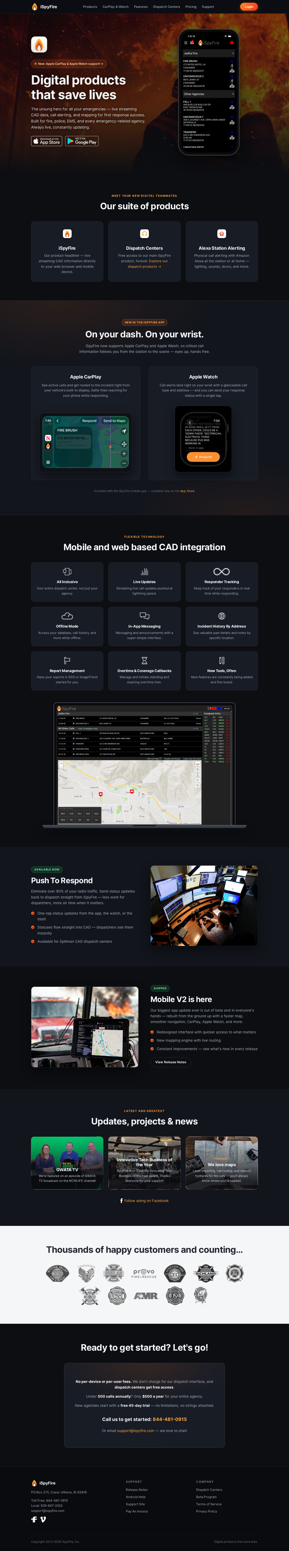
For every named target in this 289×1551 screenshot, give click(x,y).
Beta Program (206, 1497)
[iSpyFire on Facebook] (34, 1520)
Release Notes (137, 1490)
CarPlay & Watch (116, 7)
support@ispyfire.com (135, 1431)
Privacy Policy (206, 1511)
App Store (187, 491)
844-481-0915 (170, 1419)
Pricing (191, 7)
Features (141, 7)
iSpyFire (48, 6)
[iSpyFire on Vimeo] (43, 1520)
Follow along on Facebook (146, 1201)
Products (90, 7)
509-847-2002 (52, 1506)
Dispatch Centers (166, 7)
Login (249, 6)
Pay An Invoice (137, 1511)
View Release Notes (170, 1062)
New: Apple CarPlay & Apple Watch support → (70, 63)
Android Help (136, 1497)
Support (208, 7)
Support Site (135, 1504)
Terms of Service (209, 1504)
